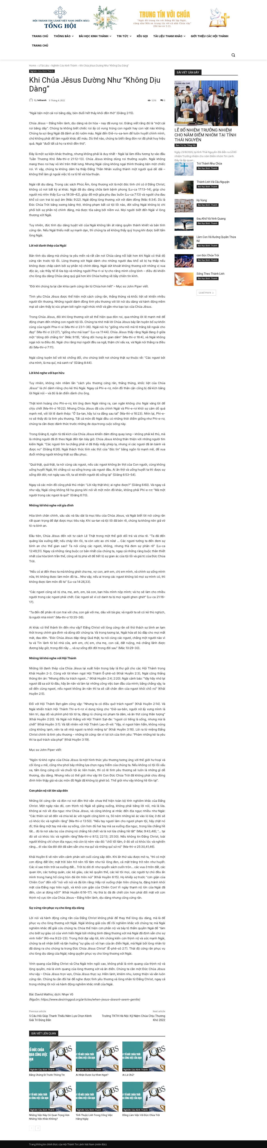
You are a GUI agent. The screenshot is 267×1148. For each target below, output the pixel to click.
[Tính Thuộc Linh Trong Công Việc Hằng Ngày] (97, 1097)
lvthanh (42, 100)
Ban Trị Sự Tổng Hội (186, 145)
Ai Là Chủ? (128, 1074)
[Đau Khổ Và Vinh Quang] (184, 224)
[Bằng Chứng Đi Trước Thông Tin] (50, 1056)
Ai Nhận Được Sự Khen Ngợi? (92, 1074)
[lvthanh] (31, 100)
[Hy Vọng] (184, 205)
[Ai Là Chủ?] (143, 1056)
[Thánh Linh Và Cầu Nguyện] (184, 187)
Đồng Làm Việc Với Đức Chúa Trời (141, 1115)
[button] (233, 55)
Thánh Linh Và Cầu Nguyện (213, 181)
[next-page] (37, 1128)
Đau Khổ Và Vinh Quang (211, 218)
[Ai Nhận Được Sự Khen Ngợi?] (97, 1056)
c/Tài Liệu (44, 65)
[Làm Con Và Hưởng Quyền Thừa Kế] (184, 242)
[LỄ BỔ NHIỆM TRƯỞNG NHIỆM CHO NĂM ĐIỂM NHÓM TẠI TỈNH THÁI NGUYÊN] (206, 103)
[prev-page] (31, 1128)
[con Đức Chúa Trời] (184, 260)
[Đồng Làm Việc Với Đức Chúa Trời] (143, 1097)
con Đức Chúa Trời (208, 255)
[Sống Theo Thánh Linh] (184, 279)
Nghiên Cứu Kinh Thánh (64, 65)
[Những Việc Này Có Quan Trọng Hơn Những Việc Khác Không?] (50, 1097)
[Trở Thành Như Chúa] (184, 169)
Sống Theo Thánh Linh (210, 273)
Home (32, 65)
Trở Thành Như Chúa (209, 163)
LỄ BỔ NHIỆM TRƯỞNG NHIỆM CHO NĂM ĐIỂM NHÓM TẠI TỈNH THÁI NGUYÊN (205, 135)
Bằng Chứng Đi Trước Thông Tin (47, 1074)
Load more (205, 292)
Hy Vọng (202, 200)
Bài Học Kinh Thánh (207, 168)
